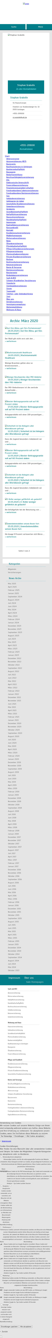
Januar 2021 (13, 720)
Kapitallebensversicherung (17, 225)
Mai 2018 (12, 821)
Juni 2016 (12, 889)
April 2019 (12, 785)
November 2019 (14, 765)
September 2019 (15, 769)
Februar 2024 (14, 619)
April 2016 (12, 895)
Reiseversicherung (14, 265)
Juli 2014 (12, 964)
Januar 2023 (13, 655)
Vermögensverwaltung (16, 304)
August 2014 (13, 960)
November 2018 (14, 801)
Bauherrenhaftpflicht (15, 169)
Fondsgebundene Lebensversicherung (22, 190)
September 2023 (15, 632)
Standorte (10, 283)
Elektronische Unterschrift (17, 182)
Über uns (10, 299)
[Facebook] (26, 10)
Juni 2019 (12, 778)
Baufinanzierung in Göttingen (19, 167)
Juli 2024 (12, 603)
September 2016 (15, 879)
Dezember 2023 (14, 626)
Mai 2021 (12, 707)
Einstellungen (19, 1136)
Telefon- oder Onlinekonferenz (19, 294)
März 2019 (12, 788)
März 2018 (12, 827)
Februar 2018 (13, 830)
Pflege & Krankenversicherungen (20, 249)
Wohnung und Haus (14, 1023)
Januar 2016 (13, 905)
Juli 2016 (12, 886)
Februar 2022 (13, 691)
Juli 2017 (11, 853)
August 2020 (13, 736)
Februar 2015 (13, 941)
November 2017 (14, 840)
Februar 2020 (13, 756)
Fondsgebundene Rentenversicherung (22, 193)
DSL (7, 180)
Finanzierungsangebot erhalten (19, 188)
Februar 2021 (13, 717)
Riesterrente (11, 272)
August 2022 (13, 671)
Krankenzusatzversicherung (18, 233)
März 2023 (12, 648)
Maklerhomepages (14, 235)
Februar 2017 (13, 863)
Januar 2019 (13, 795)
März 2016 (12, 899)
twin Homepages (35, 981)
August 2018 (13, 811)
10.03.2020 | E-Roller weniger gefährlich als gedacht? (20, 503)
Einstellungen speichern (9, 1327)
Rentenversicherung (14, 270)
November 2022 (14, 661)
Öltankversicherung (14, 243)
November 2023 (14, 629)
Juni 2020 (12, 743)
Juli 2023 (12, 639)
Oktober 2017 (13, 843)
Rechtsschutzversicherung (17, 262)
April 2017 (12, 856)
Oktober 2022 (14, 665)
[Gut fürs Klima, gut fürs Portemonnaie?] (23, 328)
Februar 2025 (13, 590)
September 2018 (15, 808)
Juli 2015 (11, 925)
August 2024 (13, 600)
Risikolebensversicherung (17, 275)
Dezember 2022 (14, 658)
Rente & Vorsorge (13, 267)
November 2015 (14, 912)
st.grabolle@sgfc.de (20, 117)
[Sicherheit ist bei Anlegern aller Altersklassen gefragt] (25, 428)
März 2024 (12, 616)
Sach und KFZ (12, 989)
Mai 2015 (12, 931)
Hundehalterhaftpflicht (16, 220)
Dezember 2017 (14, 837)
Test (8, 296)
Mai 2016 (12, 892)
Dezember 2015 (14, 908)
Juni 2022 (12, 678)
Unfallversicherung (14, 302)
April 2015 (12, 934)
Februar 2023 (13, 652)
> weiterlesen (10, 341)
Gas (8, 196)
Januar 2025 (13, 593)
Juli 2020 (12, 739)
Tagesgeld (10, 291)
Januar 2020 (13, 759)
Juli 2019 (12, 775)
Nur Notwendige (6, 1136)
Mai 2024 (12, 609)
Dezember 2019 (14, 762)
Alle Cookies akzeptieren (35, 1136)
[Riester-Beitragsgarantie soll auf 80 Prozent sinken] (25, 404)
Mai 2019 (12, 782)
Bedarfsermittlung (14, 174)
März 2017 (12, 860)
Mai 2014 (12, 967)
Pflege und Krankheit (15, 1060)
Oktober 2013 (13, 970)
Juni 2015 (12, 928)
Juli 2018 (12, 814)
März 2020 (12, 752)
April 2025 (12, 587)
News (8, 241)
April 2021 (12, 710)
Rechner (9, 259)
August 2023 (13, 635)
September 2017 (15, 847)
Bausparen (10, 172)
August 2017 (13, 850)
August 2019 (13, 772)
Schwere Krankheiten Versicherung (21, 280)
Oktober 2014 (13, 954)
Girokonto (10, 209)
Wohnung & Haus (13, 310)
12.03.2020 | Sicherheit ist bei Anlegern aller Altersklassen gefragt (24, 432)
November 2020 (14, 726)
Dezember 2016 (14, 869)
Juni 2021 (12, 704)
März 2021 (12, 713)
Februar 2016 (13, 902)
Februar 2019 (13, 791)
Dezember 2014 (14, 947)
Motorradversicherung (16, 238)
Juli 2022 (12, 674)
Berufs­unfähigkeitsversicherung (20, 177)
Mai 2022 (12, 681)
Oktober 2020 (14, 730)
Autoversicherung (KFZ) (16, 161)
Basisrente (11, 164)
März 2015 (12, 938)
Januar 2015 (13, 944)
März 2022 (12, 687)
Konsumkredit (12, 227)
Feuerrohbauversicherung (17, 185)
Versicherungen (14, 572)
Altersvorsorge (12, 159)
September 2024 (15, 596)
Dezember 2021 (14, 697)
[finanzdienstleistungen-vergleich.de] (26, 4)
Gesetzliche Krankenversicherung (20, 204)
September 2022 (15, 668)
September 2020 (15, 733)
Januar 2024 (13, 622)
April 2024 (12, 613)
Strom (9, 288)
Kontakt (9, 230)
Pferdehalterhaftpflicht (16, 246)
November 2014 (14, 951)
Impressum (11, 222)
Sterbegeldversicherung (16, 286)
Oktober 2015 (13, 915)
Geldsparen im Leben (15, 201)
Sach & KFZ (11, 278)
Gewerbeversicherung (15, 206)
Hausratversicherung (15, 217)
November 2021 (14, 700)
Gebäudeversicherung (15, 198)
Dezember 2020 (14, 723)
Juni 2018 (12, 817)
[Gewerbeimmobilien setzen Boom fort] (22, 523)
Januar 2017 (13, 866)
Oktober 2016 (13, 876)
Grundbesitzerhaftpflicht (17, 212)
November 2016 (14, 873)
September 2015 (15, 918)
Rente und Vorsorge (15, 1080)
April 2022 (12, 684)
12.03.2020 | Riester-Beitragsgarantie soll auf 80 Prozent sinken (24, 457)
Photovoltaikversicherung (17, 254)
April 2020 (12, 749)
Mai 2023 (12, 642)
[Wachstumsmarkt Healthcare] (18, 352)
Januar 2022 (13, 694)
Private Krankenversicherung (18, 257)
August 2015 (13, 921)
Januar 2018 (13, 834)
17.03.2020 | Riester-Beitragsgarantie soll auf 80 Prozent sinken (24, 408)
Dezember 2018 (14, 798)
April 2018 (12, 824)
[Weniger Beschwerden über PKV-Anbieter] (23, 377)
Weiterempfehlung (14, 307)
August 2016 (13, 882)
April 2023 (12, 645)
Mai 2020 (12, 746)
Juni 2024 (12, 606)
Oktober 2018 (13, 804)
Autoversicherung (14, 993)
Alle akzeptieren (25, 1327)
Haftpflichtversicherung (16, 214)
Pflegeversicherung (14, 251)
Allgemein (12, 569)
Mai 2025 (12, 583)
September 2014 (15, 957)
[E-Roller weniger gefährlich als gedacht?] (23, 499)
